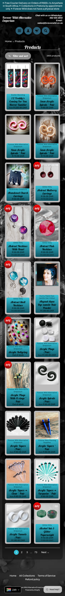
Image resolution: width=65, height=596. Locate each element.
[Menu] (19, 31)
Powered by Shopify (32, 590)
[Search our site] (45, 31)
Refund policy (32, 579)
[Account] (28, 31)
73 (35, 552)
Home (8, 41)
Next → (45, 552)
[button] (18, 55)
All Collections (27, 575)
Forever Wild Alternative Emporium (17, 19)
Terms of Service (46, 575)
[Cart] (37, 31)
